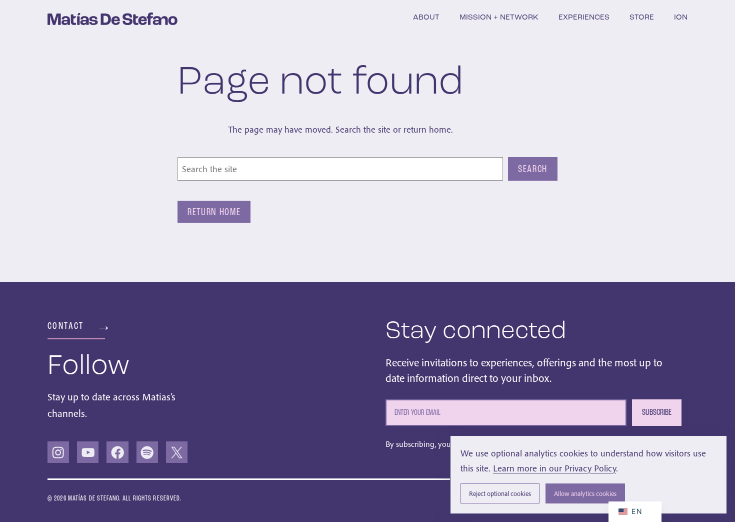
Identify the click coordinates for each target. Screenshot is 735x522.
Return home (214, 212)
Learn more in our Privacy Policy (554, 468)
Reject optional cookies (500, 493)
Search (533, 169)
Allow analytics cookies (585, 493)
